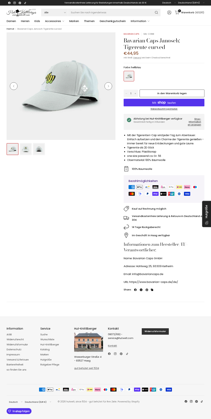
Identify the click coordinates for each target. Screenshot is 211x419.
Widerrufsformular (17, 344)
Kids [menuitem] (37, 21)
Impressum (13, 354)
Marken (44, 354)
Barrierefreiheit (15, 364)
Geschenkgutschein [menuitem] (113, 21)
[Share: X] (141, 290)
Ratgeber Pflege (49, 364)
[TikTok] (25, 2)
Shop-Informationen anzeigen (194, 122)
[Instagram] (14, 2)
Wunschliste (47, 339)
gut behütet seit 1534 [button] (86, 368)
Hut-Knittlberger (49, 344)
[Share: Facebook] (135, 290)
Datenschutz (14, 349)
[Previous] (13, 86)
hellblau (129, 76)
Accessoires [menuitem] (53, 21)
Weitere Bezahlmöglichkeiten (164, 109)
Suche (44, 334)
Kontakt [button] (112, 345)
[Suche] (156, 12)
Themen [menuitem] (89, 21)
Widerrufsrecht (15, 339)
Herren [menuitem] (25, 21)
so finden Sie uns (16, 369)
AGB (9, 334)
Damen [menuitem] (11, 21)
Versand (137, 57)
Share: (127, 289)
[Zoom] (109, 39)
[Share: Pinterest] (147, 290)
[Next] (108, 86)
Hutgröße (46, 359)
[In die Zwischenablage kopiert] (152, 290)
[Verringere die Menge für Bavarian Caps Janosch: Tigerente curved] (126, 93)
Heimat (10, 29)
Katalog (45, 349)
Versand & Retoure (18, 359)
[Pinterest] (19, 2)
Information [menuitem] (138, 21)
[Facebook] (9, 2)
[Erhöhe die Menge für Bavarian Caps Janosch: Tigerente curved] (135, 93)
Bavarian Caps (131, 34)
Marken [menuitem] (74, 21)
